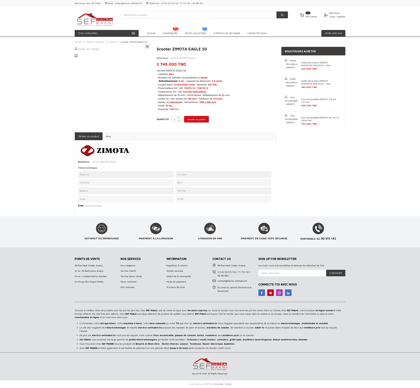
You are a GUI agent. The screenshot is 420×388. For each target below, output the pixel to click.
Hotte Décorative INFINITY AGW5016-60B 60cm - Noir (316, 64)
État (81, 205)
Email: (111, 3)
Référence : (163, 58)
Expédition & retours (177, 265)
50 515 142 (328, 238)
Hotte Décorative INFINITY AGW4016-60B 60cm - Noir (316, 82)
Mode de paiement (176, 281)
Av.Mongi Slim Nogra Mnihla (89, 281)
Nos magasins (128, 265)
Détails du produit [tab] (88, 136)
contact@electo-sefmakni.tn (128, 3)
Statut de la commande (179, 276)
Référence (83, 162)
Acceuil (151, 33)
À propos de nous (176, 287)
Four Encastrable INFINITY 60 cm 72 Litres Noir (320, 119)
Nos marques (128, 287)
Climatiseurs (170, 32)
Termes (228, 384)
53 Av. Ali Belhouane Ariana (89, 270)
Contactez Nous (257, 33)
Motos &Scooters (195, 32)
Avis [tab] (108, 136)
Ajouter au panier (196, 119)
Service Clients (128, 270)
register (341, 16)
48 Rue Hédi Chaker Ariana (89, 265)
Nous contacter (129, 281)
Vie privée (218, 384)
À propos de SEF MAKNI (227, 33)
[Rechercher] (282, 14)
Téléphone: (154, 3)
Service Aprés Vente (131, 276)
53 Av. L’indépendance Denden (91, 276)
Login (332, 16)
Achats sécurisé (175, 270)
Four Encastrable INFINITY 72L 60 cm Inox (318, 100)
